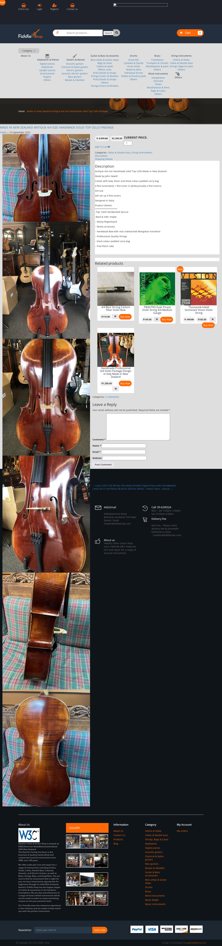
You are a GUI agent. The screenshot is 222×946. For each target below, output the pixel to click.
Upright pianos (47, 70)
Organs (47, 76)
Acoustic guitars (75, 63)
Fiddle (3, 132)
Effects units (104, 69)
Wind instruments (158, 73)
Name (96, 445)
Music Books (152, 899)
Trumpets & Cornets (157, 63)
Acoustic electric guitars (75, 73)
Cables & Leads (105, 66)
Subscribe (99, 930)
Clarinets (158, 80)
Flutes (158, 84)
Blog (115, 843)
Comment (99, 439)
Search (108, 32)
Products (118, 839)
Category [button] (27, 50)
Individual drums (133, 72)
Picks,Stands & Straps (104, 72)
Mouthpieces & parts (157, 66)
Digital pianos (47, 63)
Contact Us (119, 835)
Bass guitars (74, 76)
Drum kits (133, 59)
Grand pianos (47, 73)
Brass (157, 55)
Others (47, 80)
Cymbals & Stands (134, 63)
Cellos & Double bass (181, 63)
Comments (113, 396)
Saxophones (158, 77)
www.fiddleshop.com (196, 942)
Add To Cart (101, 146)
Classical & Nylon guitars (74, 66)
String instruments (181, 55)
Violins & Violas (181, 59)
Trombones (157, 59)
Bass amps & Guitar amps (105, 59)
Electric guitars (75, 70)
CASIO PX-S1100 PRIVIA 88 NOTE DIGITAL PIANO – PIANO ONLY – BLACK (132, 488)
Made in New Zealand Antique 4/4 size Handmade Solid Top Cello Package (57, 127)
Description (101, 155)
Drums (133, 55)
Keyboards (47, 66)
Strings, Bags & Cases (181, 66)
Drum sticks (133, 66)
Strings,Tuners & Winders (105, 76)
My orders (182, 830)
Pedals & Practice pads (133, 76)
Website (97, 458)
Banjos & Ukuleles (75, 80)
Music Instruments (155, 904)
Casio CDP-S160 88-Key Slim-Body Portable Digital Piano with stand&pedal (134, 485)
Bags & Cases (105, 63)
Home (21, 111)
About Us (26, 55)
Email (96, 451)
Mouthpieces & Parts (158, 87)
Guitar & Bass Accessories (105, 55)
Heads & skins (133, 69)
